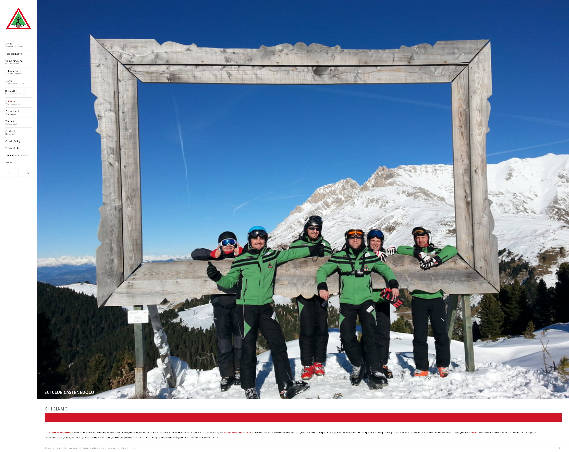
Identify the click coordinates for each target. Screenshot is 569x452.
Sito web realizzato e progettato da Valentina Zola (116, 448)
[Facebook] (9, 173)
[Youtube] (28, 173)
